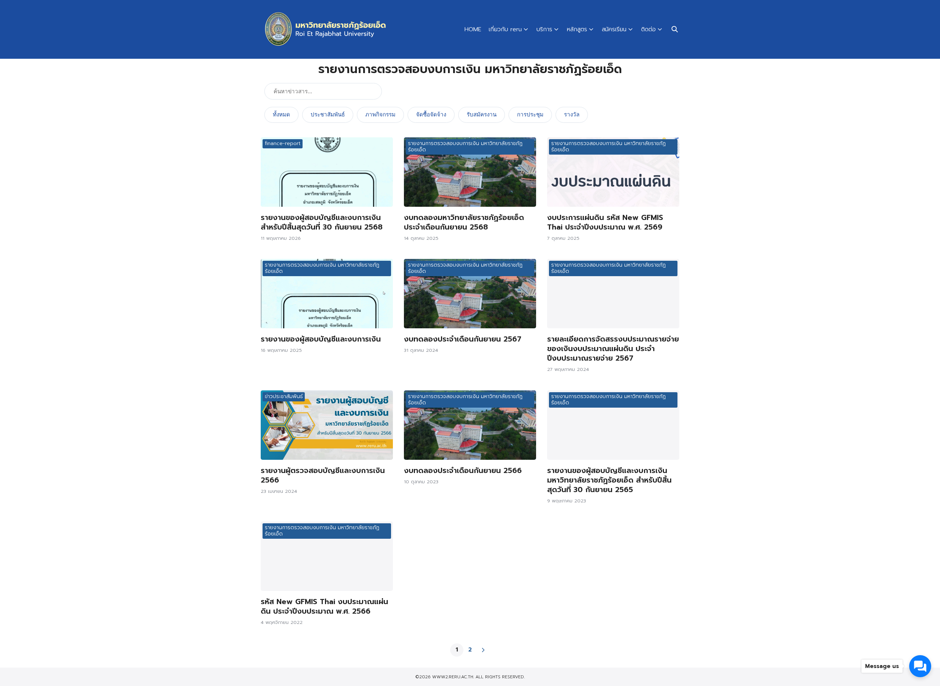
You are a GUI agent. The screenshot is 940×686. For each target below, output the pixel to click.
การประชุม (530, 114)
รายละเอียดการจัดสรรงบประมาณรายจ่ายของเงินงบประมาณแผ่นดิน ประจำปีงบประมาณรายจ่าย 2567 (613, 348)
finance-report (283, 143)
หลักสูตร (577, 29)
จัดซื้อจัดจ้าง (431, 114)
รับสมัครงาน (481, 114)
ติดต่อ (648, 29)
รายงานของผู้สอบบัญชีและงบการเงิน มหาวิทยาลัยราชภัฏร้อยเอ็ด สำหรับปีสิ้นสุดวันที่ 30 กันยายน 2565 (609, 480)
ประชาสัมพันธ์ (328, 114)
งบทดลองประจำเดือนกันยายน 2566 (463, 470)
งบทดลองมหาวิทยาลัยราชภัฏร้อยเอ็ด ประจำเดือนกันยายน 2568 (464, 222)
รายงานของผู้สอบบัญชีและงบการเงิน (321, 338)
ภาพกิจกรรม (380, 114)
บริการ (544, 29)
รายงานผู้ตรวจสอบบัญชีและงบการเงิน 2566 (323, 475)
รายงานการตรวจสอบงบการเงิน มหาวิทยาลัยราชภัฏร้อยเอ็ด (465, 147)
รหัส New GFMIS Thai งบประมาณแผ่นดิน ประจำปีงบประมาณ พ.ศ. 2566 (324, 606)
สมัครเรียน (614, 29)
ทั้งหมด (281, 114)
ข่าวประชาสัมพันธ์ (284, 396)
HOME (472, 29)
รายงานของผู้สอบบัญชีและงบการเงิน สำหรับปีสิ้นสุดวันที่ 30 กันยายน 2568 (322, 222)
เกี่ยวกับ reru (505, 29)
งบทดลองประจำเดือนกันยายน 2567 (462, 338)
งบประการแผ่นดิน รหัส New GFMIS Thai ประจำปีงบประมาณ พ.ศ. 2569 (605, 222)
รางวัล (571, 114)
